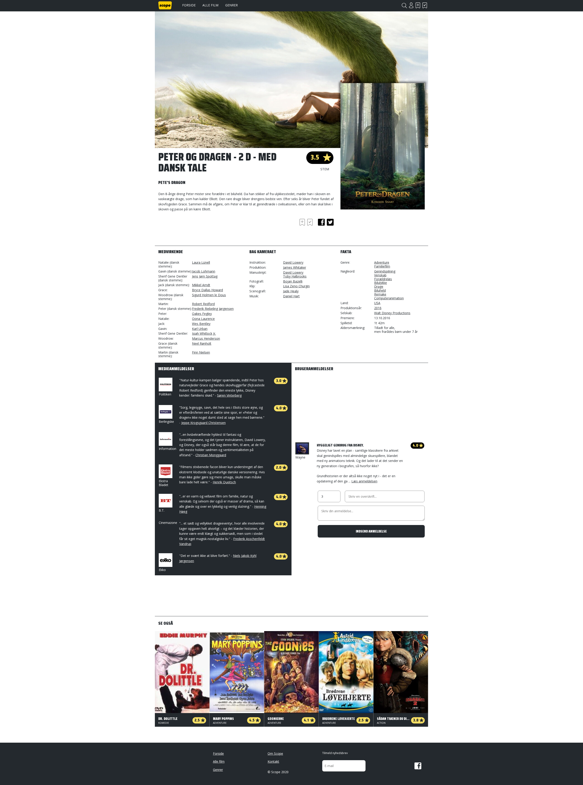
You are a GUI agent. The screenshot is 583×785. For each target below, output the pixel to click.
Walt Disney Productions (392, 313)
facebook (321, 222)
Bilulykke (380, 282)
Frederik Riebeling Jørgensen (213, 308)
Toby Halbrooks (295, 276)
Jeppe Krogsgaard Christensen (203, 423)
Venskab (380, 275)
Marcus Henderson (206, 338)
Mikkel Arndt (201, 285)
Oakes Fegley (202, 313)
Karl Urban (199, 328)
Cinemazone (168, 522)
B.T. (161, 510)
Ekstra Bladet (163, 483)
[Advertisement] (194, 230)
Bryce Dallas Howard (207, 290)
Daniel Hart (291, 296)
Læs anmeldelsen (364, 481)
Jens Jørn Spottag (204, 276)
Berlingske (166, 421)
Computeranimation (389, 298)
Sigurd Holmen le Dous (209, 295)
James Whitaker (294, 267)
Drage (378, 286)
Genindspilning (384, 271)
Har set (424, 5)
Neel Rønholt (201, 343)
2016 (377, 308)
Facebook (417, 765)
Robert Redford (203, 304)
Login (411, 5)
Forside (189, 5)
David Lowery (293, 262)
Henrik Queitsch (224, 482)
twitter (330, 222)
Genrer (231, 5)
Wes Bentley (201, 323)
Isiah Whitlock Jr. (204, 333)
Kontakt (273, 761)
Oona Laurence (203, 318)
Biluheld (380, 290)
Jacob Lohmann (203, 271)
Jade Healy (291, 291)
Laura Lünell (201, 262)
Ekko (162, 570)
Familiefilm (382, 266)
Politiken (165, 394)
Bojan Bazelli (292, 281)
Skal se (417, 5)
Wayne (300, 457)
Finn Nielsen (201, 352)
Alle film (210, 5)
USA (377, 303)
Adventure (381, 262)
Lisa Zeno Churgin (296, 286)
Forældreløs (383, 279)
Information (167, 448)
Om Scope (275, 753)
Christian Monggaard (210, 455)
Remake (380, 294)
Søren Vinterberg (229, 395)
